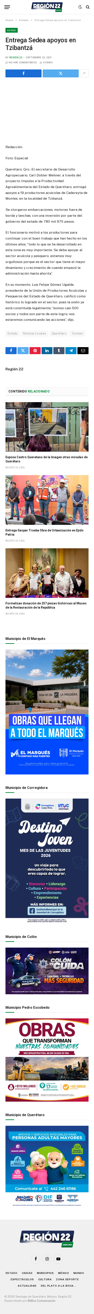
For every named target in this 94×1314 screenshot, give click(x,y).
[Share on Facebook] (23, 73)
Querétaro (59, 333)
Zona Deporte (67, 1279)
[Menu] (7, 7)
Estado (11, 30)
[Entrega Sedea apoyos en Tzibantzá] (47, 110)
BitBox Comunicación (41, 1300)
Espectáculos (22, 1279)
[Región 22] (47, 7)
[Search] (87, 7)
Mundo (78, 1273)
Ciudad (27, 1273)
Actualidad (27, 1285)
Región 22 (15, 57)
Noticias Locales (34, 333)
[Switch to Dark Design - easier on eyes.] (80, 7)
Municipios (45, 1273)
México (63, 1273)
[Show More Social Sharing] (84, 73)
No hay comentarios (23, 62)
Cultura (45, 1279)
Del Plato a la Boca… (58, 1285)
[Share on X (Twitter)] (61, 73)
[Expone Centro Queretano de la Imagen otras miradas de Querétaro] (47, 427)
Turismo (77, 333)
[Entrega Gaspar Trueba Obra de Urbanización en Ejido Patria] (47, 500)
